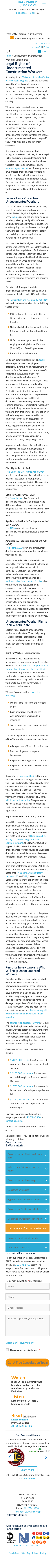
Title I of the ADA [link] (14, 547)
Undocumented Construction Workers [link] (27, 1228)
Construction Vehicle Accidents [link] (23, 1209)
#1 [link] (12, 1425)
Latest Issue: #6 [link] (19, 1419)
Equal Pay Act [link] (17, 498)
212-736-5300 (31, 1508)
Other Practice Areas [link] (18, 1247)
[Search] (8, 51)
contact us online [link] (14, 1120)
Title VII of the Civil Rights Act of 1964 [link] (25, 471)
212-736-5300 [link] (27, 5)
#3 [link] (21, 1425)
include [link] (15, 216)
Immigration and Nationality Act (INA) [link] (29, 299)
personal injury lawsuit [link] (17, 168)
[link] (11, 6)
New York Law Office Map (27, 1511)
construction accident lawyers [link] (25, 1022)
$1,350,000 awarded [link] (20, 1099)
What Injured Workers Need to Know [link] (23, 1169)
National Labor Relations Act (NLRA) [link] (24, 581)
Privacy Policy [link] (39, 1553)
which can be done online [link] (18, 800)
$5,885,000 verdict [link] (20, 1060)
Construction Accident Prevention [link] (25, 1218)
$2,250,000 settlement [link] (22, 1073)
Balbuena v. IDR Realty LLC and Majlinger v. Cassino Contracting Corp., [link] (26, 839)
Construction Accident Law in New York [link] (25, 1156)
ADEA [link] (13, 528)
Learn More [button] (27, 1469)
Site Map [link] (25, 1553)
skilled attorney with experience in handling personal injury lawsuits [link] (27, 1013)
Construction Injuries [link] (18, 1189)
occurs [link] (42, 359)
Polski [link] (32, 12)
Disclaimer (11, 1342)
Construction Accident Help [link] (21, 1180)
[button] (44, 2)
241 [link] (25, 876)
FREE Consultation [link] (27, 1)
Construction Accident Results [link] (23, 1238)
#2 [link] (17, 1425)
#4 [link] (26, 1425)
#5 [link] (30, 1425)
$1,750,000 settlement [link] (22, 1086)
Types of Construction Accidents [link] (24, 1199)
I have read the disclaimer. (25, 1349)
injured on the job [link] (27, 776)
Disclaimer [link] (14, 1553)
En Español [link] (21, 12)
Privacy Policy (26, 1342)
